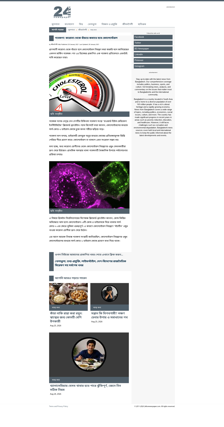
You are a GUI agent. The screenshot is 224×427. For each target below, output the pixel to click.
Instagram (139, 66)
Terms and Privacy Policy (58, 406)
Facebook (139, 37)
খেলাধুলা (92, 24)
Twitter (138, 42)
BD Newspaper (142, 48)
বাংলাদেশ (69, 24)
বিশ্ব (81, 24)
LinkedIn (139, 54)
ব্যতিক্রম (142, 24)
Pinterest (139, 60)
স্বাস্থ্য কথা (56, 307)
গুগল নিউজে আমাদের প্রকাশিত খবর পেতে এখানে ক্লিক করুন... (89, 254)
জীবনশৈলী (127, 24)
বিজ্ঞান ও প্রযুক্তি (109, 24)
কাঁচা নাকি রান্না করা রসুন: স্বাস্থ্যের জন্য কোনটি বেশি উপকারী (66, 318)
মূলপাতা (56, 24)
